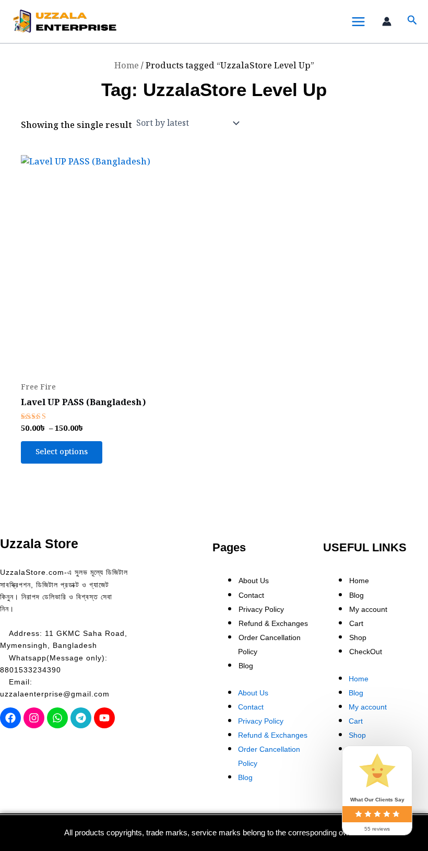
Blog (246, 665)
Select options (61, 452)
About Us (254, 580)
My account (368, 609)
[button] (412, 21)
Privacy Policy (261, 609)
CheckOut (365, 651)
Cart (356, 623)
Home (126, 66)
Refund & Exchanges (273, 623)
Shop (357, 637)
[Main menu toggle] (358, 21)
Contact (251, 595)
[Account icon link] (389, 21)
